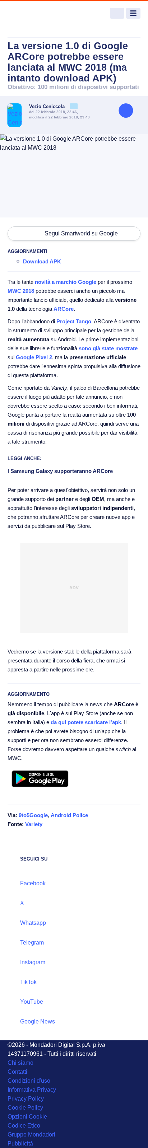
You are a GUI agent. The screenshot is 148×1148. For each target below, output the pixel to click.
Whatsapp (33, 923)
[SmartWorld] (34, 13)
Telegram (32, 943)
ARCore (64, 309)
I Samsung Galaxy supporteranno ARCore (60, 471)
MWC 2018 (21, 291)
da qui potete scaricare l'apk (86, 722)
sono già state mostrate (108, 348)
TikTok (28, 982)
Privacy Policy (26, 1099)
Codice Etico (24, 1126)
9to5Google (33, 815)
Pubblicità (20, 1143)
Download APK (42, 261)
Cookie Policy (25, 1108)
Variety (33, 824)
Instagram (32, 962)
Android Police (69, 815)
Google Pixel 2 (34, 357)
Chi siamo (20, 1063)
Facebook (33, 883)
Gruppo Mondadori (31, 1134)
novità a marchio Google (65, 282)
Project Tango (73, 321)
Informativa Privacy (32, 1090)
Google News (37, 1021)
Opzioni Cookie (27, 1117)
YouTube (31, 1002)
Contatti (17, 1072)
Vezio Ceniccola (47, 106)
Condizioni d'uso (29, 1081)
